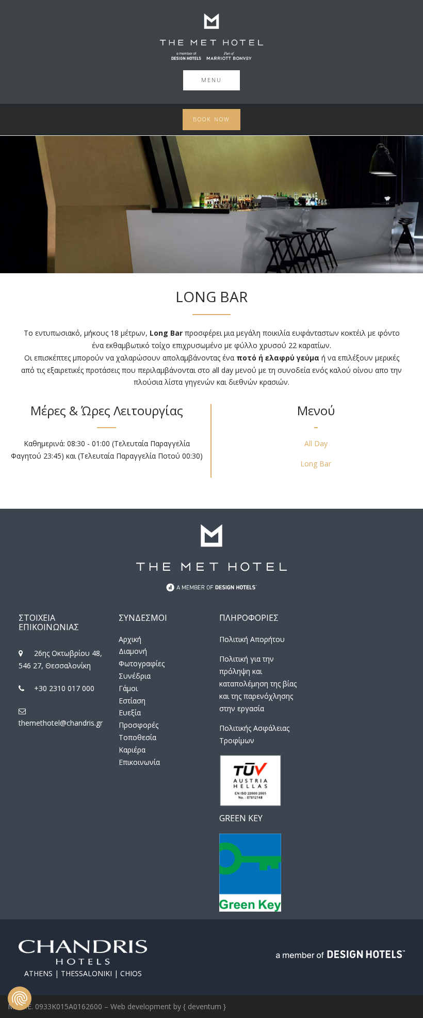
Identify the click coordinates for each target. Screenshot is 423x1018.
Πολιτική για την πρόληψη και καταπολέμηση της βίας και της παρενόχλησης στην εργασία (258, 683)
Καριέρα (132, 750)
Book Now (211, 119)
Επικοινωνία (139, 762)
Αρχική (130, 639)
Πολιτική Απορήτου (252, 639)
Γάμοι (128, 688)
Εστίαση (132, 701)
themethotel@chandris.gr (61, 723)
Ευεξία (130, 712)
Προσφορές (138, 725)
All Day (316, 443)
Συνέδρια (135, 676)
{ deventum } (204, 1006)
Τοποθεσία (137, 737)
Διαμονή (133, 651)
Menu (211, 80)
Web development (140, 1006)
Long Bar (315, 463)
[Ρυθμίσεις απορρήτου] (19, 998)
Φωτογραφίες (142, 663)
